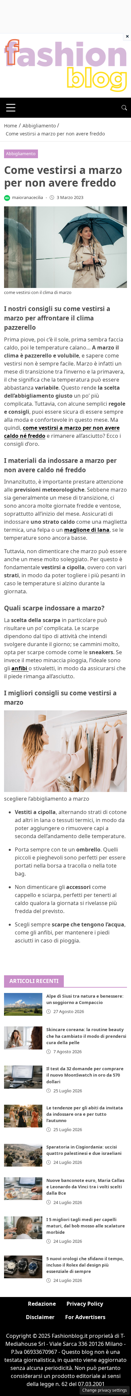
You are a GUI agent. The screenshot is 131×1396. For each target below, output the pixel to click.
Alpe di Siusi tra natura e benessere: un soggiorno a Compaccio (85, 999)
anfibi (20, 668)
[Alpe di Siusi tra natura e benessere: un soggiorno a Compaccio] (23, 1004)
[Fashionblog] (65, 65)
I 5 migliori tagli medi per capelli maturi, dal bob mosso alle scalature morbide (85, 1225)
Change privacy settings (104, 1390)
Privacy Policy (85, 1303)
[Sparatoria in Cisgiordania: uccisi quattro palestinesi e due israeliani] (23, 1155)
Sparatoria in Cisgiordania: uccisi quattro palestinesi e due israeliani (84, 1150)
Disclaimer (40, 1317)
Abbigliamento (21, 154)
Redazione (42, 1303)
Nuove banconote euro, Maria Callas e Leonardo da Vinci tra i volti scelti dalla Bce (85, 1186)
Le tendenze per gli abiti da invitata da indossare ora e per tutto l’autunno (84, 1114)
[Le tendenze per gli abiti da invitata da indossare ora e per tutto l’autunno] (23, 1116)
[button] (124, 108)
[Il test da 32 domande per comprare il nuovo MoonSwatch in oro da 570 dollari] (23, 1077)
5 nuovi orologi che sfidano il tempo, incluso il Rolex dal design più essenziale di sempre (85, 1265)
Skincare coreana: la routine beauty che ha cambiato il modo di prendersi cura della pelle (86, 1035)
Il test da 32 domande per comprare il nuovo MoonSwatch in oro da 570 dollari (85, 1075)
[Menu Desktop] (10, 108)
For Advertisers (85, 1317)
